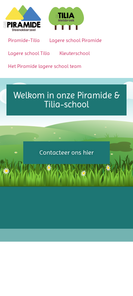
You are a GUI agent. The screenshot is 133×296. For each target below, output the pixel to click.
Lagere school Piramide (75, 40)
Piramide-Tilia (24, 40)
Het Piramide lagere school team (44, 66)
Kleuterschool (74, 53)
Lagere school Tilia (29, 53)
